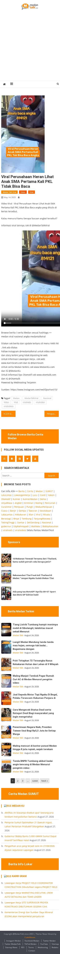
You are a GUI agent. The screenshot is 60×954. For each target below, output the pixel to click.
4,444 (35, 780)
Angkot (18, 502)
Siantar (20, 522)
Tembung (27, 518)
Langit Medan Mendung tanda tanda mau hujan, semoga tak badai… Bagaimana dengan (33, 645)
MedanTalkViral (31, 398)
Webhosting (43, 947)
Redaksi (55, 947)
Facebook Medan (32, 940)
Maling (38, 502)
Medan (16, 398)
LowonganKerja (22, 495)
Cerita (30, 491)
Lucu (34, 495)
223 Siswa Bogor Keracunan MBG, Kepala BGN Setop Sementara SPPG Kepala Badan (10, 413)
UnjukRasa (6, 502)
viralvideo (40, 402)
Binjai (16, 518)
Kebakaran (20, 514)
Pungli (29, 506)
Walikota (35, 526)
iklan (31, 514)
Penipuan (19, 506)
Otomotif (5, 499)
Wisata (46, 514)
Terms (31, 947)
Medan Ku (18, 805)
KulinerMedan (30, 499)
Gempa (22, 510)
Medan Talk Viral (9, 192)
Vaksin (51, 495)
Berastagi (6, 518)
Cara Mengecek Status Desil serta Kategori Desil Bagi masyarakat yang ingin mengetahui (33, 713)
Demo (43, 499)
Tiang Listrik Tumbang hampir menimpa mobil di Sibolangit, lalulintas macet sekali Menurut (35, 628)
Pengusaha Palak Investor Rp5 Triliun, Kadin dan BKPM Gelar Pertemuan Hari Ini (53, 413)
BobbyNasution (50, 526)
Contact (31, 950)
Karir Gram (19, 876)
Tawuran (32, 510)
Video (23, 192)
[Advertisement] (30, 49)
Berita (21, 491)
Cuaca (4, 510)
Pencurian (50, 502)
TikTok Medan (30, 944)
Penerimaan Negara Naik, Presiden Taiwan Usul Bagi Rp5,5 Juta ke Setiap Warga (34, 730)
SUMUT (49, 491)
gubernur (6, 526)
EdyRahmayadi (21, 526)
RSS (22, 947)
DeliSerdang (33, 522)
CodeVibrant (29, 937)
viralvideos (9, 406)
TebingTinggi (8, 522)
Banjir (13, 510)
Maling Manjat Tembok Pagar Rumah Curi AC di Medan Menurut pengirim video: (33, 679)
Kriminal (28, 502)
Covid (43, 495)
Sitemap (55, 944)
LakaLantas (7, 514)
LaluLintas (6, 495)
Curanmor (6, 506)
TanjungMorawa (42, 518)
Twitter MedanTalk (13, 944)
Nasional (47, 398)
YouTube (44, 944)
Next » (44, 780)
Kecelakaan (45, 510)
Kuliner (16, 499)
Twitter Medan (49, 940)
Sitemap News (11, 947)
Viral (31, 192)
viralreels (27, 402)
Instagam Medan (13, 940)
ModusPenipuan (43, 506)
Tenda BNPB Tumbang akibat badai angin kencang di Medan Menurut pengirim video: (33, 764)
